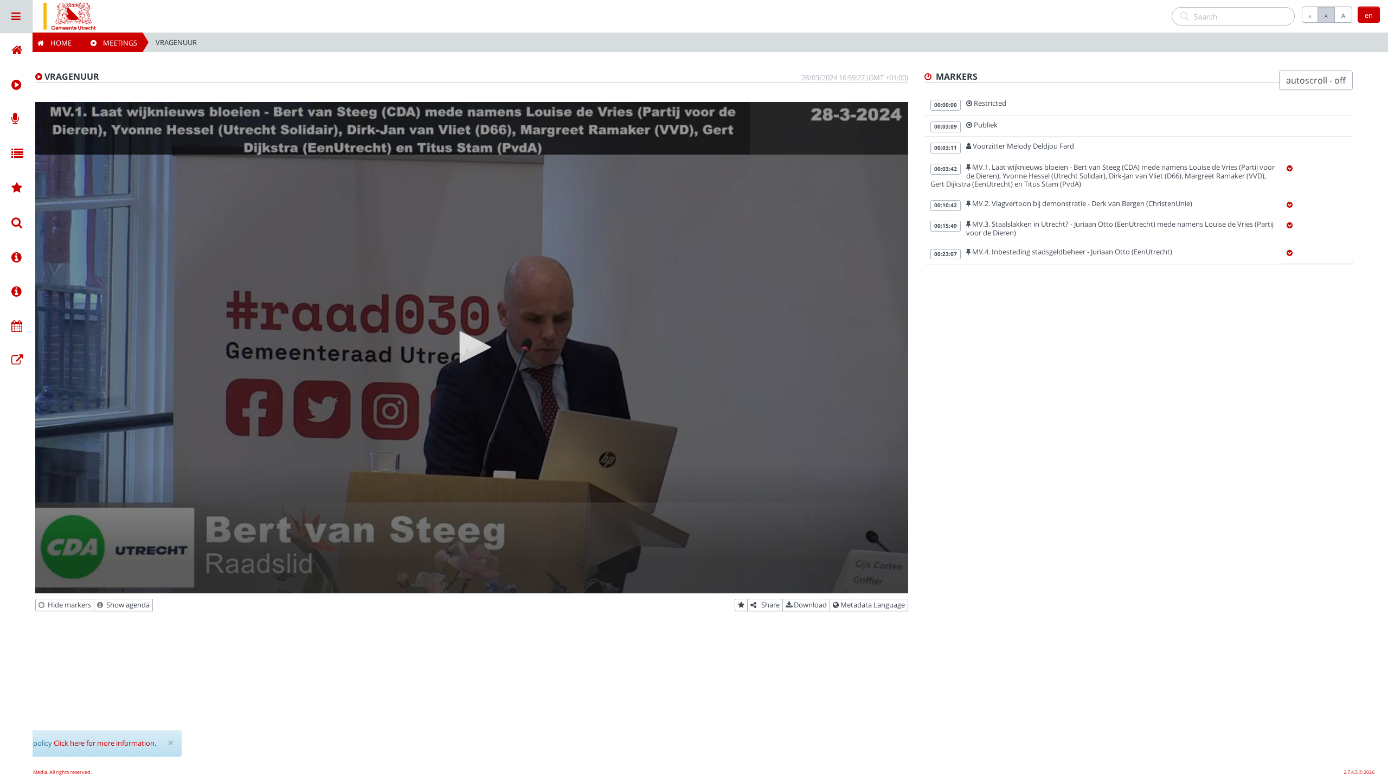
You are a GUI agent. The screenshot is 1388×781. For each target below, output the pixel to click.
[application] (471, 347)
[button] (472, 347)
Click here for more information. (105, 743)
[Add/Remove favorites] (741, 605)
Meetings (117, 43)
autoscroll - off (1316, 80)
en (1369, 15)
